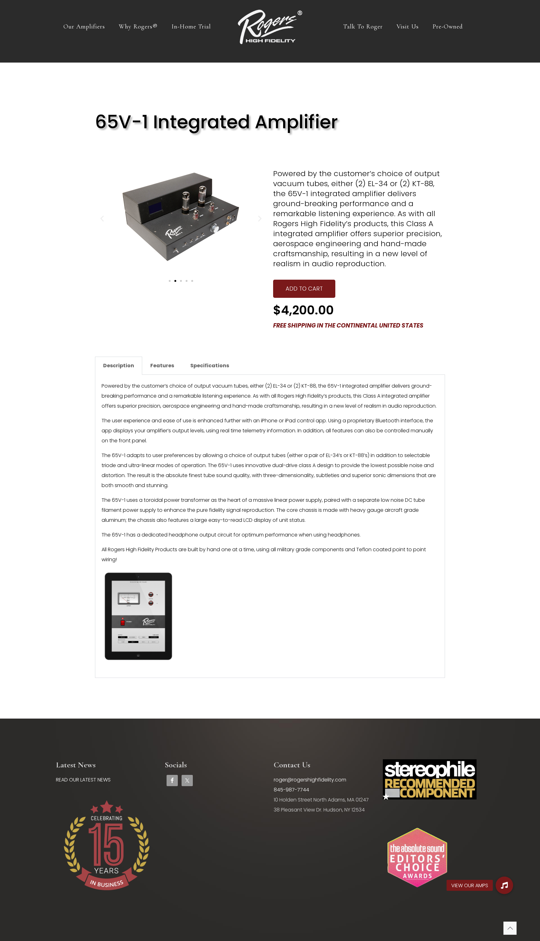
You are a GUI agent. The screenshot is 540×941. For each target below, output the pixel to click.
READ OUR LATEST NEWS (83, 779)
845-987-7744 (291, 789)
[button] (102, 218)
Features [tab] (162, 365)
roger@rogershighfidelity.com (310, 779)
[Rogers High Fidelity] (269, 26)
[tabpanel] (270, 526)
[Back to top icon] (510, 928)
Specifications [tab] (209, 365)
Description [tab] (118, 365)
